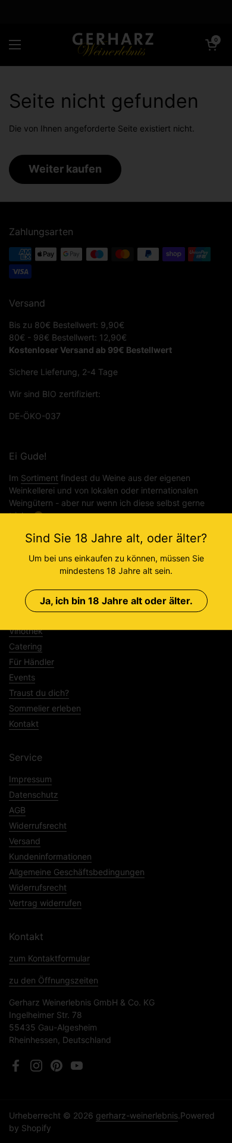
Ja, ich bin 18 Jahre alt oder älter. (116, 601)
